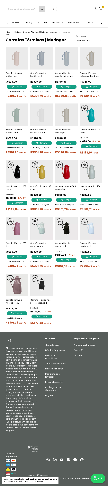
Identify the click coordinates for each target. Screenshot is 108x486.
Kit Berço (29, 22)
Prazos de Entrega (54, 368)
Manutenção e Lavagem (52, 375)
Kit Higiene (42, 22)
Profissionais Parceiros (84, 345)
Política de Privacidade (51, 357)
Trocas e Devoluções (55, 363)
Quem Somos (52, 345)
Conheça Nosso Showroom (53, 389)
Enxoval (16, 22)
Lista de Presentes (54, 382)
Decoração (57, 22)
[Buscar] (42, 9)
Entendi (40, 481)
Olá (100, 478)
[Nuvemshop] (38, 476)
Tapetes (90, 22)
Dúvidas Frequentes (55, 350)
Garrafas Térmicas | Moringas (35, 32)
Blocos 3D (78, 350)
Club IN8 (78, 355)
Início (8, 32)
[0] (100, 9)
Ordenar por (81, 36)
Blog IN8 (49, 395)
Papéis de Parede (75, 22)
